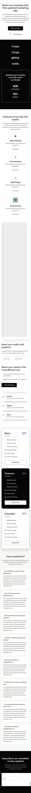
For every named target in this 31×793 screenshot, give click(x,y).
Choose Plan (15, 462)
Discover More (15, 28)
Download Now (9, 385)
